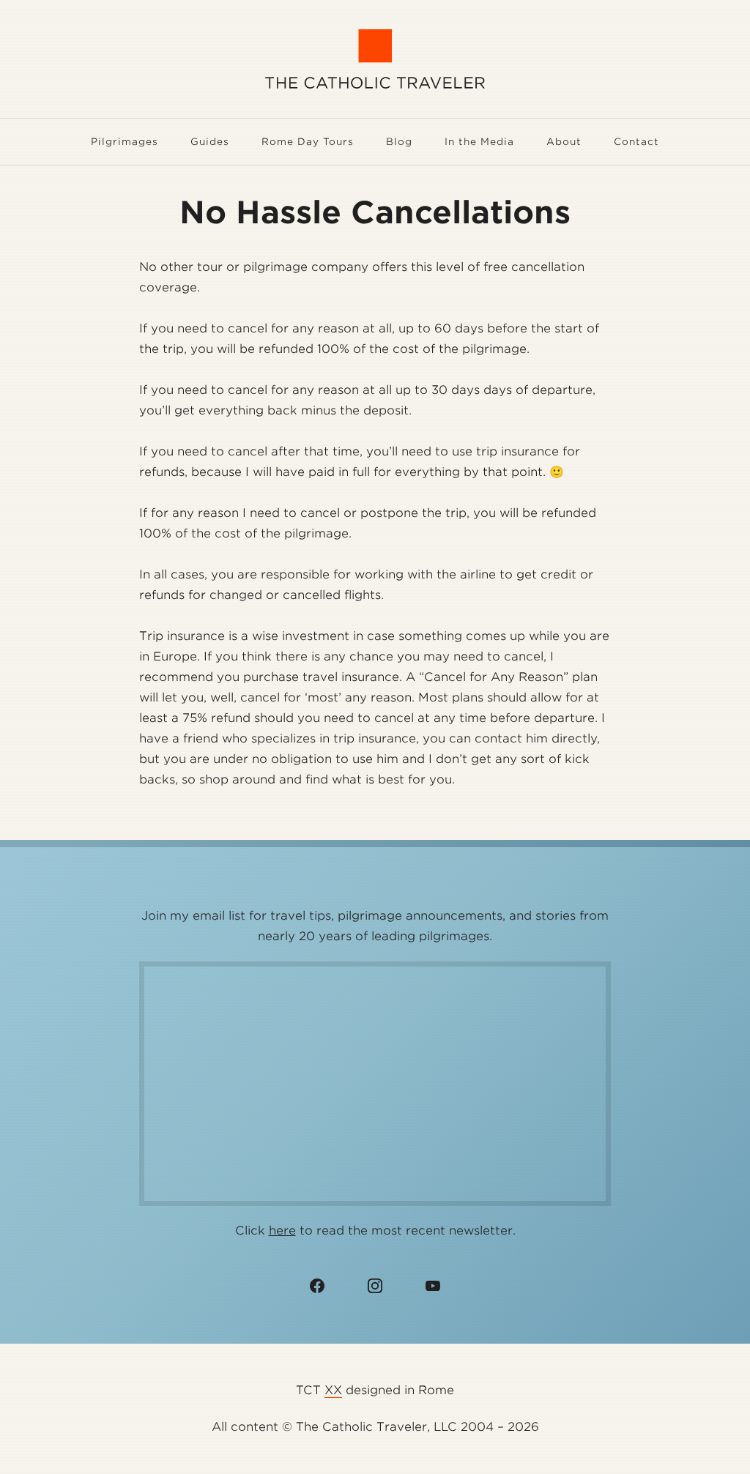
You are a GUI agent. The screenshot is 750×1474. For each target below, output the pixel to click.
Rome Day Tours (307, 141)
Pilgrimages (124, 141)
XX (333, 1390)
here (282, 1230)
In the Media (479, 141)
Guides (209, 141)
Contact (636, 141)
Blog (399, 141)
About (564, 141)
